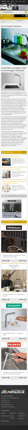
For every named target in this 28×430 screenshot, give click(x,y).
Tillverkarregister (5, 421)
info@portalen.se (8, 404)
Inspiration (13, 20)
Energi (12, 1)
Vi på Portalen (13, 413)
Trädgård (4, 3)
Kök (20, 1)
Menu (23, 15)
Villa (15, 3)
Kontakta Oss (21, 413)
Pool (23, 1)
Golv (17, 1)
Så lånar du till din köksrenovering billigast (11, 169)
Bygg (8, 1)
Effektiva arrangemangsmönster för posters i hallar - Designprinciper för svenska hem (14, 182)
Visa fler (24, 152)
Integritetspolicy (22, 416)
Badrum (4, 1)
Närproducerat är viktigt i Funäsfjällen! (10, 156)
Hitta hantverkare (5, 416)
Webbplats (21, 260)
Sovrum (10, 3)
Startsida (3, 413)
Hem (2, 20)
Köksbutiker (21, 418)
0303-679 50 (6, 400)
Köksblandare (7, 20)
